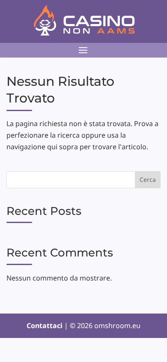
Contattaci (45, 325)
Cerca (148, 179)
